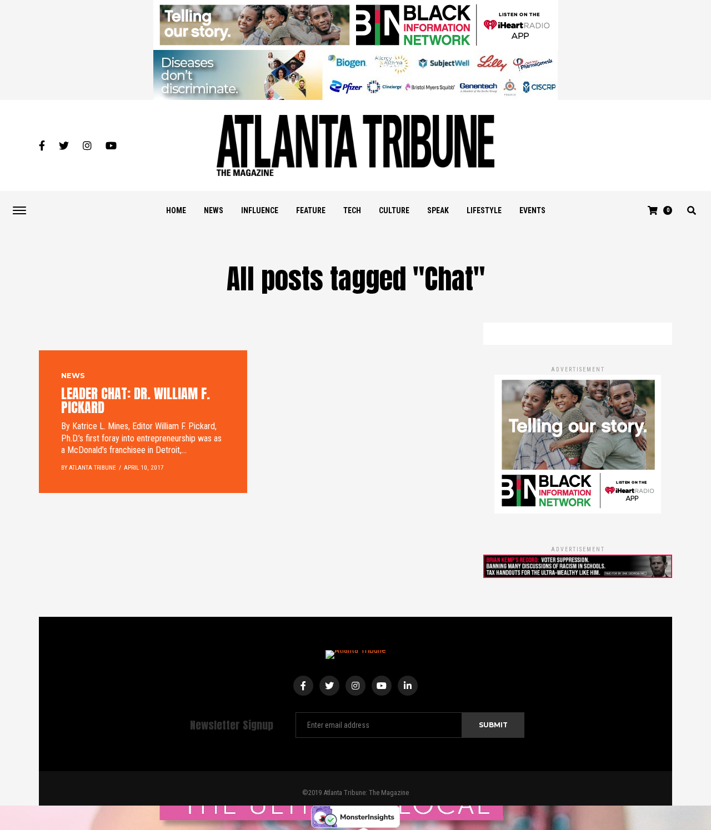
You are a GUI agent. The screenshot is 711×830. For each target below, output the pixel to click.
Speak (438, 210)
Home (176, 210)
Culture (394, 210)
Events (532, 210)
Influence (259, 210)
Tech (352, 210)
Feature (311, 210)
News (213, 210)
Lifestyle (484, 210)
